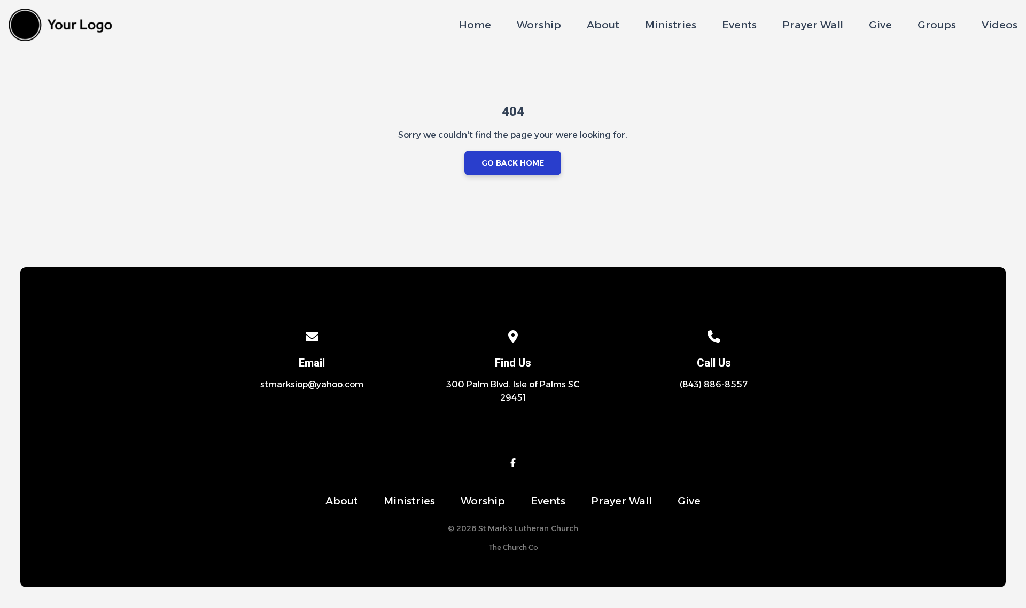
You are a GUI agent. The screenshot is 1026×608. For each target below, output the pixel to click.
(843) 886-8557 (714, 384)
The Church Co (513, 547)
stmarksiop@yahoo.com (311, 384)
